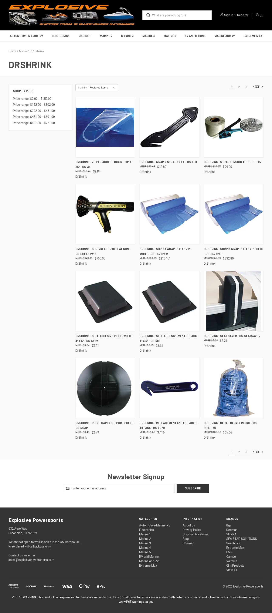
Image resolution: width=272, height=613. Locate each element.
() (261, 15)
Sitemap (188, 543)
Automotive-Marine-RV (26, 36)
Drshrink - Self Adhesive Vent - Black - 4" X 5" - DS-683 (169, 338)
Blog (186, 538)
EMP (229, 552)
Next (256, 86)
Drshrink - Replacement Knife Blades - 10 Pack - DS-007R (169, 425)
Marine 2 (106, 36)
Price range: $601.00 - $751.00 (34, 123)
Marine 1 (84, 36)
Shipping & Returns (195, 534)
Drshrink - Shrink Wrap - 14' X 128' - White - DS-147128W (165, 251)
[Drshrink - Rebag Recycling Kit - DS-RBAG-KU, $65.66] (234, 388)
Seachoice (233, 543)
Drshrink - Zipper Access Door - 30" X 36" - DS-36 (103, 164)
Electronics (60, 36)
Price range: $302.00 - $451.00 (34, 111)
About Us (189, 525)
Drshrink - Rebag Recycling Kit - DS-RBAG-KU (231, 425)
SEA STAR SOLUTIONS (241, 538)
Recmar (231, 530)
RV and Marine (195, 36)
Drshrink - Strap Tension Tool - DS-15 (232, 162)
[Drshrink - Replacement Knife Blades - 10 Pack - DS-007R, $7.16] (169, 388)
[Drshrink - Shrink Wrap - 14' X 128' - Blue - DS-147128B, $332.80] (234, 214)
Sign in (228, 15)
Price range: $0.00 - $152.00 (32, 99)
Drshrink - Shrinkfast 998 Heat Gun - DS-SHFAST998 (102, 251)
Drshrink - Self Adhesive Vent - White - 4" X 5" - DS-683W (104, 338)
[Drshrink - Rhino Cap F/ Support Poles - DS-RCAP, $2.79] (105, 388)
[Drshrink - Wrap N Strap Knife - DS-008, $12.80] (169, 127)
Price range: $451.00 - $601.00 (34, 117)
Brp (228, 525)
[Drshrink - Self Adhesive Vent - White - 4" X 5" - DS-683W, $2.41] (105, 301)
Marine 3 (127, 36)
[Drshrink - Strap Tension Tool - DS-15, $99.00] (234, 127)
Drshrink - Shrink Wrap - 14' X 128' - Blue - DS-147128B (234, 251)
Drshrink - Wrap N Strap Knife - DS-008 (168, 162)
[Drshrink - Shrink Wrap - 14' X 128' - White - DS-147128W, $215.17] (169, 214)
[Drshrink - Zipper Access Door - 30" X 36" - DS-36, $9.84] (105, 127)
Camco (231, 556)
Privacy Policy (192, 530)
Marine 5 (170, 36)
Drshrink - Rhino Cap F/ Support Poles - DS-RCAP (105, 425)
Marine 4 (148, 36)
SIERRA (231, 534)
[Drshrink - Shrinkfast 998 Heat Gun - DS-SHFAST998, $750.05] (105, 214)
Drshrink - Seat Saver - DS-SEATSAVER (232, 336)
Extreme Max (253, 36)
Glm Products (235, 565)
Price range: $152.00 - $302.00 (34, 105)
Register (242, 15)
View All (231, 570)
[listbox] (103, 87)
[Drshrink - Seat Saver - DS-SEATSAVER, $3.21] (234, 301)
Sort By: (82, 87)
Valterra (231, 561)
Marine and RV (224, 36)
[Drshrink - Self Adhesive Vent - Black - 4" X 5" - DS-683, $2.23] (169, 301)
